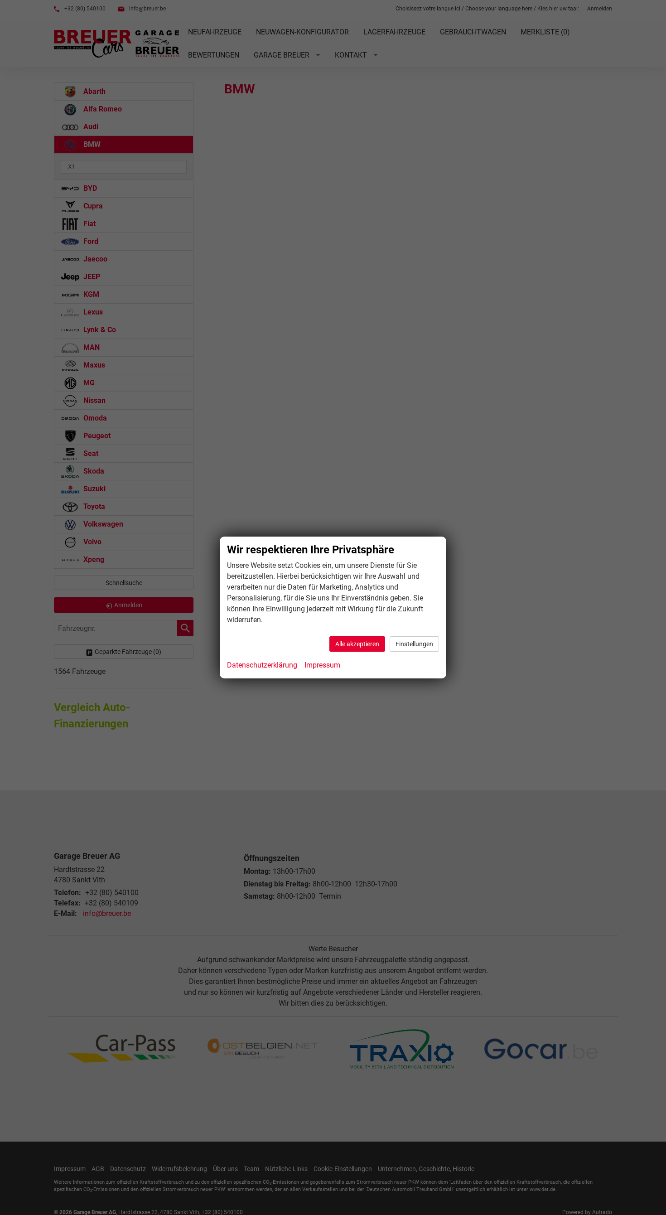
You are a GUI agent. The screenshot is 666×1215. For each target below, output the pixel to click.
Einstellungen (414, 644)
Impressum (322, 665)
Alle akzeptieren (357, 644)
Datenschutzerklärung (262, 665)
